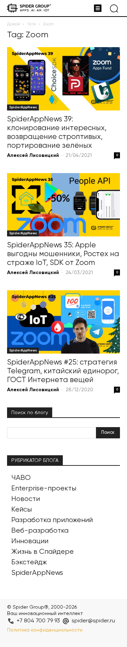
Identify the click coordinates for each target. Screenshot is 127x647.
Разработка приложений (52, 520)
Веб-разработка (39, 530)
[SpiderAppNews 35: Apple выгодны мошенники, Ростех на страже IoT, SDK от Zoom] (63, 204)
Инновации (29, 541)
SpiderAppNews (23, 107)
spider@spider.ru (93, 621)
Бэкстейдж (29, 562)
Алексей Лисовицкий (33, 155)
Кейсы (21, 509)
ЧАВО (21, 478)
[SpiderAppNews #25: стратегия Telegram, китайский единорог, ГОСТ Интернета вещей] (63, 322)
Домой (13, 24)
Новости (25, 499)
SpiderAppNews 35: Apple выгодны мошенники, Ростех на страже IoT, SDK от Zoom (63, 254)
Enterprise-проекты (43, 488)
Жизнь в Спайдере (42, 552)
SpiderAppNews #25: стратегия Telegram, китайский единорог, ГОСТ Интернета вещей (63, 371)
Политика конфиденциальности (45, 630)
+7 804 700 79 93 (38, 621)
